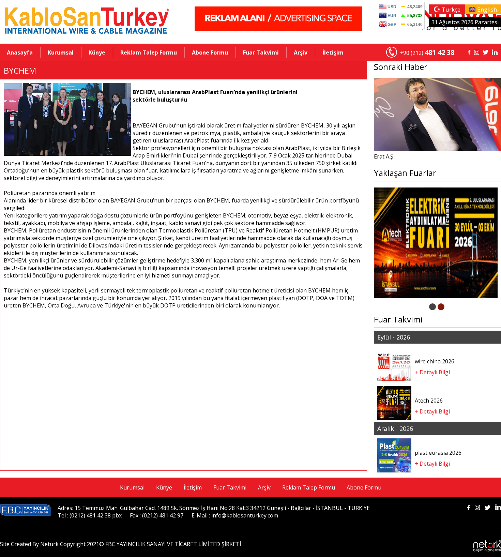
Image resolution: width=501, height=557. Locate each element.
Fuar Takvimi (261, 52)
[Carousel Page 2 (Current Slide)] (441, 306)
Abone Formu (210, 52)
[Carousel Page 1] (432, 306)
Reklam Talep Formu (148, 52)
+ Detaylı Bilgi (432, 372)
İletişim (333, 52)
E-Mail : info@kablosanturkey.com (235, 515)
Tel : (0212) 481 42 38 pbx (90, 515)
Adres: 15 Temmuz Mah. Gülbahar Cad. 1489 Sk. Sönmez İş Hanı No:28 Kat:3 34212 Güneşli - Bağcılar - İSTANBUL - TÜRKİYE (214, 508)
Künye (97, 52)
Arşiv (300, 52)
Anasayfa (20, 52)
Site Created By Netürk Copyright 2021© (52, 544)
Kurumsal (61, 52)
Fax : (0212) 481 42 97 (156, 515)
